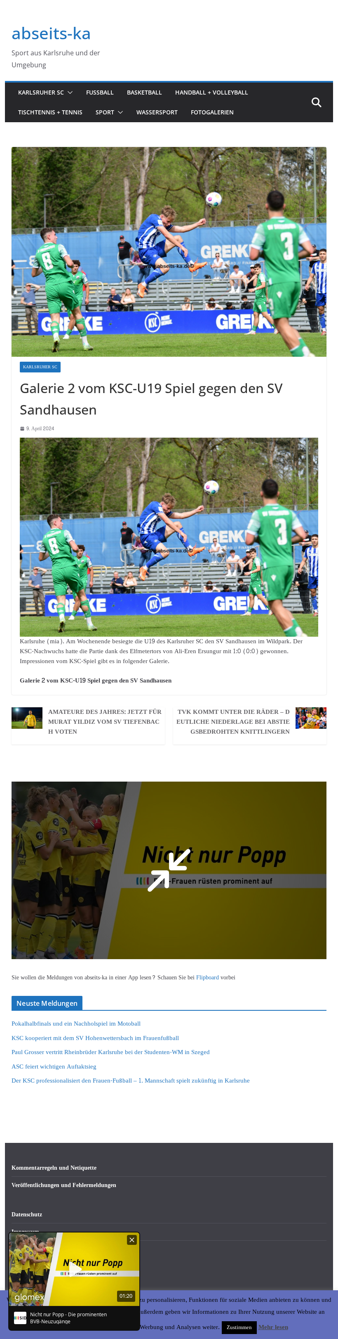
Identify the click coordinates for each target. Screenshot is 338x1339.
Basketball (144, 92)
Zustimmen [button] (239, 1327)
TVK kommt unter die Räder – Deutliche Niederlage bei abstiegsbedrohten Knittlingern (233, 722)
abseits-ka (51, 32)
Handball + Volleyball (211, 92)
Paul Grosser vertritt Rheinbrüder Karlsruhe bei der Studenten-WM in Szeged (111, 1052)
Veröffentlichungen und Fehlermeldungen (64, 1185)
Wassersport (157, 112)
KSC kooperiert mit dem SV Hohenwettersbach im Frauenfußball (95, 1038)
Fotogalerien (212, 112)
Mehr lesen (273, 1327)
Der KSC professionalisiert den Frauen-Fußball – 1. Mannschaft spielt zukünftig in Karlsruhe (131, 1080)
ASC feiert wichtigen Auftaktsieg (54, 1066)
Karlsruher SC (41, 92)
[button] (68, 92)
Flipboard (208, 977)
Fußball (100, 92)
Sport (105, 112)
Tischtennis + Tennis (50, 112)
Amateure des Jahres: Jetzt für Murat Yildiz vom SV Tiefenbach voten (105, 722)
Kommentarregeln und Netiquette (54, 1168)
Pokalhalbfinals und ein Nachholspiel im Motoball (76, 1023)
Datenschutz (27, 1214)
